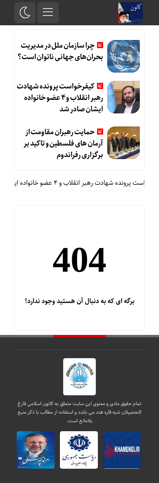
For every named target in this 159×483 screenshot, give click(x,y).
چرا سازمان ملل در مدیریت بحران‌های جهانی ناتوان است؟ (60, 51)
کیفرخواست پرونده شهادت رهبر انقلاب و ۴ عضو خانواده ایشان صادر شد (60, 98)
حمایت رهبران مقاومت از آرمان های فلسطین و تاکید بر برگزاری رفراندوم (63, 144)
